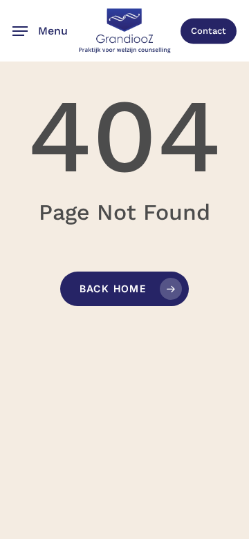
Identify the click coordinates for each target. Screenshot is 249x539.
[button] (40, 31)
